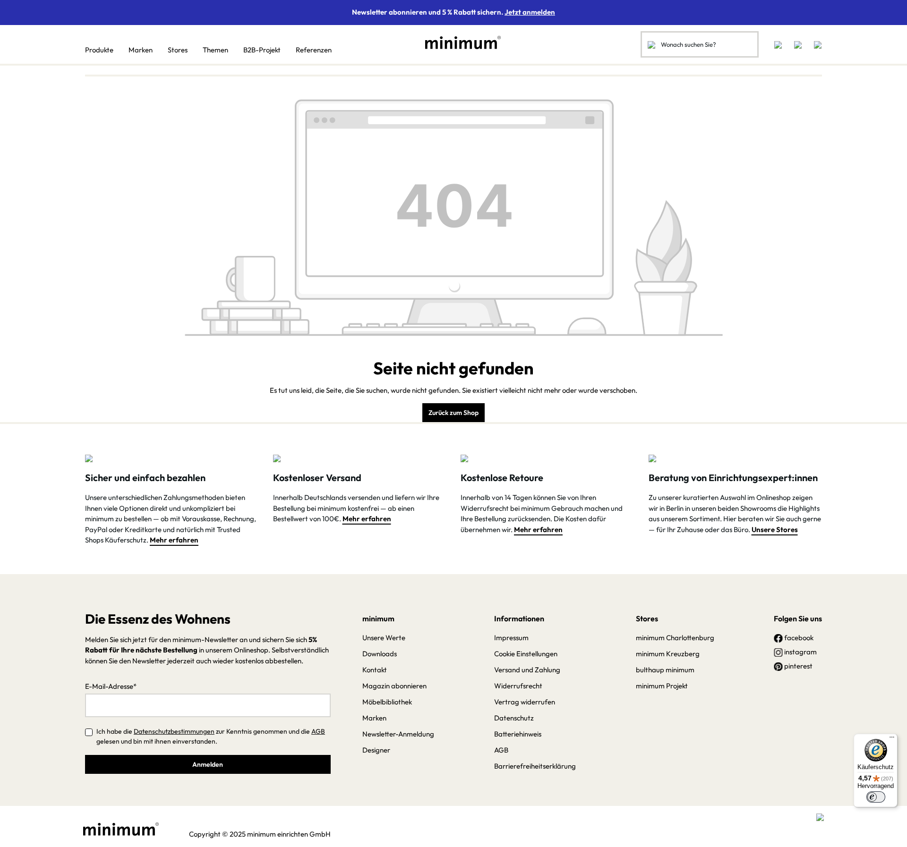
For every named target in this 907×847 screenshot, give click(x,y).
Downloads (379, 653)
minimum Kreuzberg (668, 653)
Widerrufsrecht (518, 685)
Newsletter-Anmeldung (398, 733)
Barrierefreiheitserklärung (535, 766)
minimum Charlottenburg (675, 637)
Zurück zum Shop (453, 412)
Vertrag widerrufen (524, 701)
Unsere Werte (383, 637)
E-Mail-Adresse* (111, 686)
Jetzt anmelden (530, 12)
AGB (318, 731)
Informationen (519, 618)
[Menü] (892, 739)
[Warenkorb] (815, 44)
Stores (647, 618)
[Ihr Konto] (798, 44)
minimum (378, 618)
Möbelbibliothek (387, 701)
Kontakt (374, 669)
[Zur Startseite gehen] (458, 42)
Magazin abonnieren (394, 685)
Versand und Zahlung (527, 669)
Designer (376, 749)
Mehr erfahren (174, 539)
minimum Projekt (662, 685)
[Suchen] (651, 44)
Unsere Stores (775, 529)
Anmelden (207, 764)
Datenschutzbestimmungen (174, 731)
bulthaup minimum (665, 669)
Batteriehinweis (517, 733)
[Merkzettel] (778, 44)
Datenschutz (514, 717)
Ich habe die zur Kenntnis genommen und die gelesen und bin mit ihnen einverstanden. (210, 736)
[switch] (875, 797)
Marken (374, 717)
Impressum (511, 637)
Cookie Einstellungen (525, 653)
